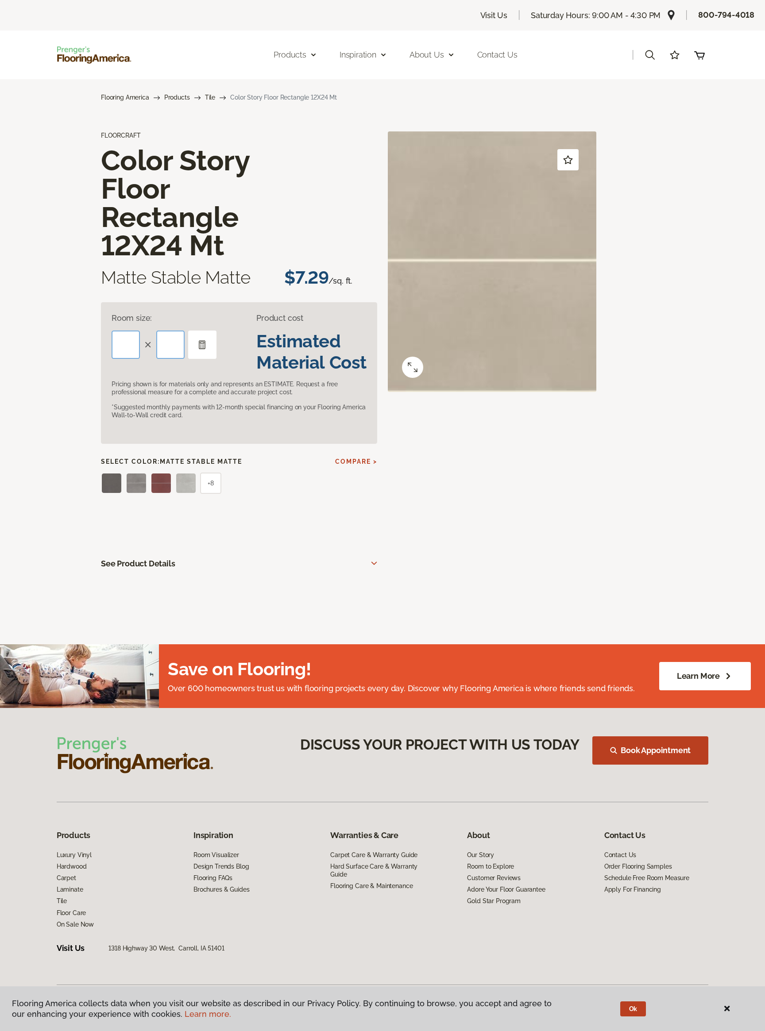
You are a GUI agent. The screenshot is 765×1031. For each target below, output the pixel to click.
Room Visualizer (216, 854)
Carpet (66, 877)
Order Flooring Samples (638, 866)
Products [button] (290, 54)
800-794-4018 (726, 14)
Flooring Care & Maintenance (371, 885)
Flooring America (125, 97)
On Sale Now (75, 924)
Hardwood (72, 866)
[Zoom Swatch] (412, 367)
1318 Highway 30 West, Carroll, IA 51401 (166, 948)
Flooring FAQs (212, 877)
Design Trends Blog (221, 866)
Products (177, 97)
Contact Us (497, 54)
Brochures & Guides (221, 889)
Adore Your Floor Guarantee (506, 889)
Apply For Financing (632, 889)
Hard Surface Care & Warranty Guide (373, 870)
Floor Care (71, 912)
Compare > (356, 461)
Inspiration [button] (358, 54)
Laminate (70, 889)
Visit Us (494, 15)
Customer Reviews (494, 877)
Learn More (698, 676)
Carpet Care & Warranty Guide (373, 854)
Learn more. (208, 1014)
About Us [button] (427, 54)
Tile (210, 97)
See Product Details (138, 563)
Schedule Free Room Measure (646, 877)
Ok (633, 1008)
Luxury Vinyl (74, 854)
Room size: (132, 318)
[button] (650, 55)
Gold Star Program (494, 900)
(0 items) (699, 55)
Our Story (480, 854)
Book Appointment (656, 750)
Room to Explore (490, 866)
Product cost (279, 318)
